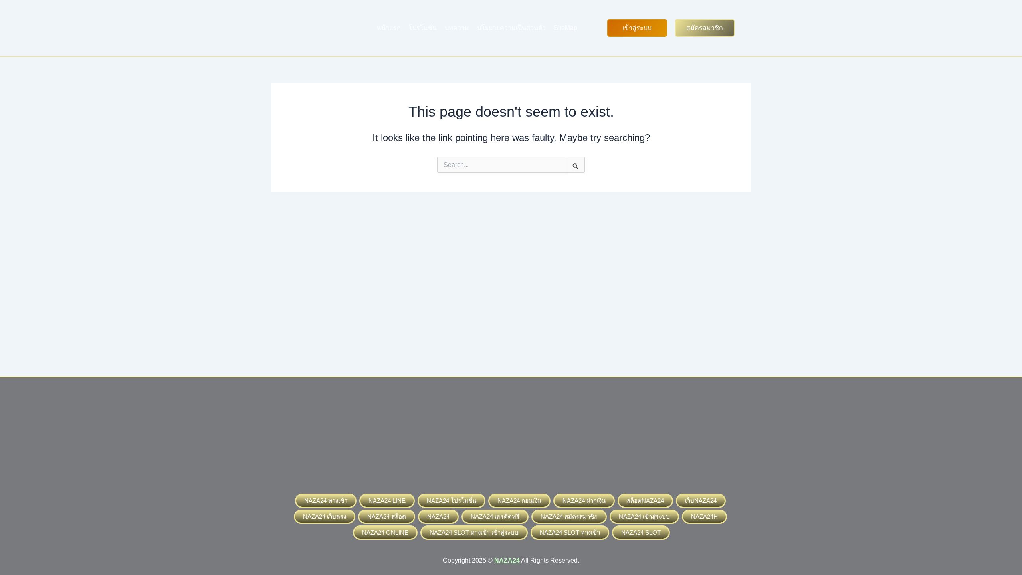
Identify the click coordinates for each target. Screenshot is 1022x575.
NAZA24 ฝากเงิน (584, 500)
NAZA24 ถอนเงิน (519, 500)
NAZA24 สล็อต (386, 516)
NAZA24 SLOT (641, 532)
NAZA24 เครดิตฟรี (495, 516)
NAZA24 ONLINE (385, 532)
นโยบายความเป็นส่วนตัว (511, 27)
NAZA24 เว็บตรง (324, 516)
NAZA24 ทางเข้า (325, 500)
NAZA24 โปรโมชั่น (451, 500)
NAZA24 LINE (387, 500)
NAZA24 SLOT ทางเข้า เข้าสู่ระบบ (474, 532)
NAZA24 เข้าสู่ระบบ (644, 516)
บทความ (457, 27)
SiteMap (565, 27)
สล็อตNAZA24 (645, 500)
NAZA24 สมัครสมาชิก (569, 516)
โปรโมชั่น (423, 27)
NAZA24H (704, 516)
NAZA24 (438, 516)
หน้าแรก (389, 27)
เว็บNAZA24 (701, 500)
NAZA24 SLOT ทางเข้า (570, 532)
